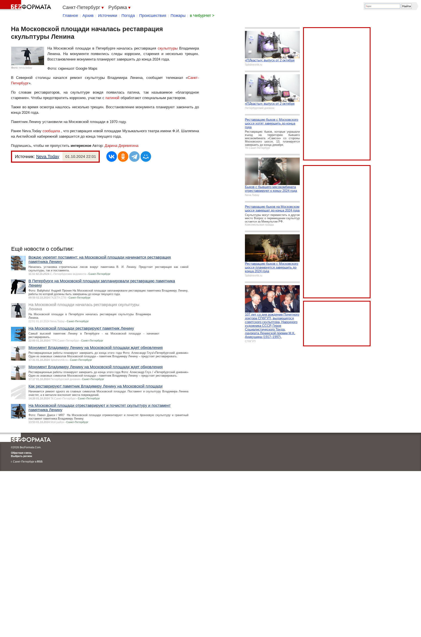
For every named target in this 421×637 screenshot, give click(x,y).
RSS (40, 461)
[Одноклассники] (123, 156)
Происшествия (152, 15)
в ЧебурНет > (202, 15)
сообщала (51, 131)
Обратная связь (21, 452)
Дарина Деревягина (121, 146)
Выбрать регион (21, 456)
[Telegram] (134, 156)
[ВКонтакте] (111, 156)
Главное (70, 15)
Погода (128, 15)
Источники (107, 15)
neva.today (25, 67)
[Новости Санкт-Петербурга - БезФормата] (26, 5)
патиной (112, 98)
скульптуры (168, 48)
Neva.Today (47, 156)
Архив (88, 15)
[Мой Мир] (146, 156)
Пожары (178, 15)
